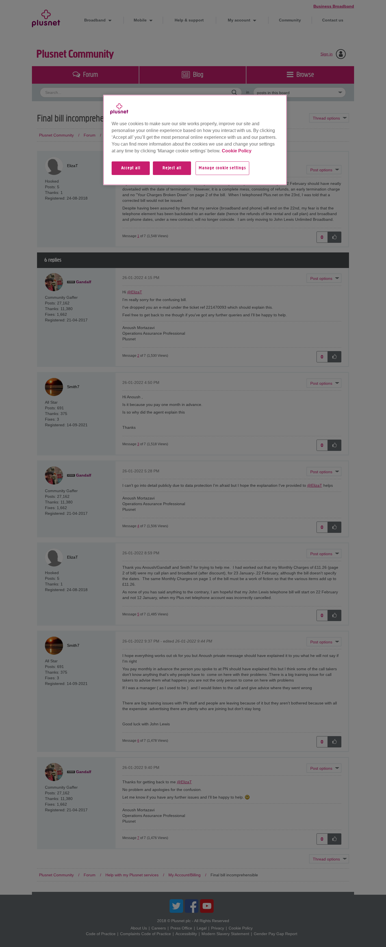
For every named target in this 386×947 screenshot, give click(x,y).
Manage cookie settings (222, 168)
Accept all (130, 168)
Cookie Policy (236, 150)
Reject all (171, 168)
